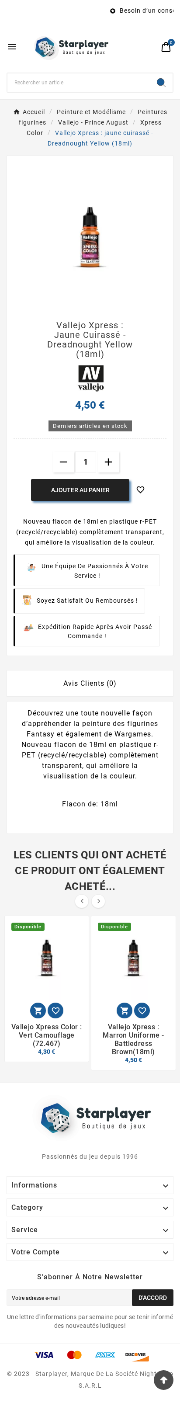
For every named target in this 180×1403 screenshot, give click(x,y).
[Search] (161, 82)
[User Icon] (150, 47)
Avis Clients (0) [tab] (90, 683)
